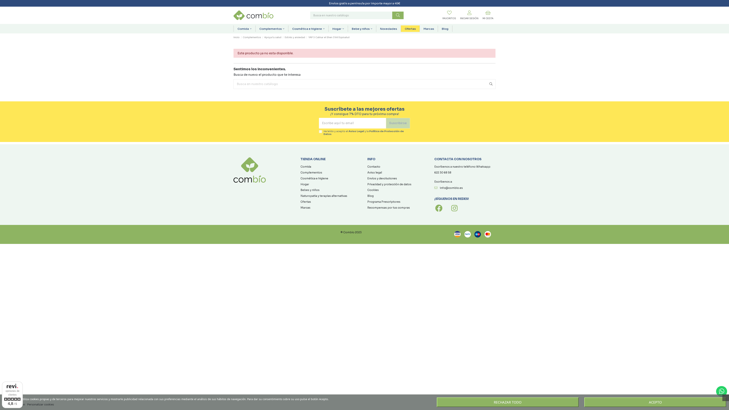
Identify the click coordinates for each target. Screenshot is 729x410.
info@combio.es (451, 188)
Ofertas (306, 201)
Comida (306, 166)
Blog (370, 196)
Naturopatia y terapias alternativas (324, 196)
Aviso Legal (356, 131)
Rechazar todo (508, 402)
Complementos (311, 172)
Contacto (373, 166)
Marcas (305, 207)
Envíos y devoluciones (382, 178)
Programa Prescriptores (383, 201)
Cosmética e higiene (314, 178)
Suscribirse (398, 123)
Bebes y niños (310, 190)
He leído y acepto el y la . (363, 133)
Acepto (655, 402)
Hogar (305, 184)
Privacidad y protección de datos (389, 184)
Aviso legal (374, 172)
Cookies (373, 190)
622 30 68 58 (442, 172)
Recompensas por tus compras (388, 207)
